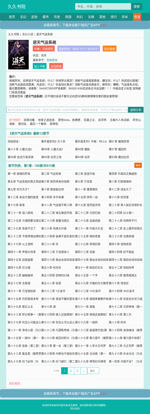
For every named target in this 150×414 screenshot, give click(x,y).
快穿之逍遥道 (46, 120)
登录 (137, 16)
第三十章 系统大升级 (54, 228)
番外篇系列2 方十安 (53, 141)
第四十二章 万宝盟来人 (55, 252)
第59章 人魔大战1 (52, 149)
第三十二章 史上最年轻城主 (125, 228)
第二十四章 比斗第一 (121, 213)
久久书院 (17, 6)
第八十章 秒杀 (117, 322)
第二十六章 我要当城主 (55, 220)
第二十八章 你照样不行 (123, 220)
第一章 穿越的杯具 (19, 173)
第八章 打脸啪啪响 (120, 181)
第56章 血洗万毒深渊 (20, 157)
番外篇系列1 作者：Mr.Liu (91, 141)
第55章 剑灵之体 (51, 157)
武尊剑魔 (29, 120)
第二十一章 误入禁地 (20, 213)
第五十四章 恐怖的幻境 (55, 275)
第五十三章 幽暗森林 (20, 275)
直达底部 (109, 49)
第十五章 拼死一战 (86, 197)
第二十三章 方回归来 (87, 213)
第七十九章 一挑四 (86, 322)
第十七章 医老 (16, 205)
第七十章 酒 (48, 306)
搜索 (137, 6)
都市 (46, 16)
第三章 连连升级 (85, 173)
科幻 (80, 16)
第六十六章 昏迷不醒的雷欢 (58, 299)
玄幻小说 (27, 34)
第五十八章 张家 (51, 283)
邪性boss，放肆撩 (69, 120)
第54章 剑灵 (82, 157)
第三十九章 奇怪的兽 (87, 244)
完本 (125, 16)
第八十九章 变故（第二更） (24, 346)
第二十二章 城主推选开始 (56, 213)
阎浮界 (102, 120)
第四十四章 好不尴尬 (121, 252)
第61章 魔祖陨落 (119, 141)
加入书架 (39, 66)
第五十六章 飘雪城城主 (123, 275)
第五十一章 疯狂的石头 (89, 267)
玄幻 (23, 16)
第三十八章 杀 (49, 244)
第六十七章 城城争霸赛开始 (92, 299)
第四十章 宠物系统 (120, 244)
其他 (102, 16)
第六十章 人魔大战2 (20, 149)
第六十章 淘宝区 (119, 283)
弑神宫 (54, 124)
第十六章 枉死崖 (119, 197)
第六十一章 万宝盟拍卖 (22, 291)
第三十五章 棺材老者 (87, 236)
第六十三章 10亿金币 (88, 291)
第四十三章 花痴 (85, 252)
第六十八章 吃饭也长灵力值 (125, 299)
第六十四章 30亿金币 (122, 291)
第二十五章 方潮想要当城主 (24, 220)
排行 (114, 16)
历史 (57, 16)
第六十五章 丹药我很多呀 (23, 299)
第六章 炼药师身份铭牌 (55, 181)
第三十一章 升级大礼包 (89, 228)
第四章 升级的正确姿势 (123, 173)
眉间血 (22, 124)
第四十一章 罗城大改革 (22, 252)
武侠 (34, 16)
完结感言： (53, 60)
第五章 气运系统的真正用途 (24, 181)
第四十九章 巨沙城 (19, 267)
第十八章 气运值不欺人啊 (56, 205)
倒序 (138, 165)
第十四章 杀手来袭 (52, 197)
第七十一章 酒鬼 (85, 306)
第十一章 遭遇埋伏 (86, 189)
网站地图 (75, 408)
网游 (68, 16)
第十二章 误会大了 (120, 189)
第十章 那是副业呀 (52, 189)
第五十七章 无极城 (19, 283)
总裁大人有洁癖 (119, 120)
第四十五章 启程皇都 (20, 259)
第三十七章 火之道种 (20, 244)
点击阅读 (56, 66)
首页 (12, 16)
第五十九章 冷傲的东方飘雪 (92, 283)
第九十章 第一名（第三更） (58, 346)
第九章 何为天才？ (19, 189)
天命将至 (47, 49)
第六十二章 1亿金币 (53, 291)
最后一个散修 (38, 124)
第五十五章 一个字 (86, 275)
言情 (91, 16)
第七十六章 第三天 (120, 314)
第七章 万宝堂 (83, 181)
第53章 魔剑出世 (119, 157)
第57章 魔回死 (117, 149)
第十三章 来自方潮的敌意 (23, 197)
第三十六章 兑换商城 (121, 236)
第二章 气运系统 (51, 173)
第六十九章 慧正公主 (20, 306)
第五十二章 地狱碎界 (121, 267)
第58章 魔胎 (82, 149)
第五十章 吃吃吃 (51, 267)
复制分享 (135, 110)
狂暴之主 (89, 120)
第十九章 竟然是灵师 (87, 205)
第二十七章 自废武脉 (87, 220)
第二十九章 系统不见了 (22, 228)
